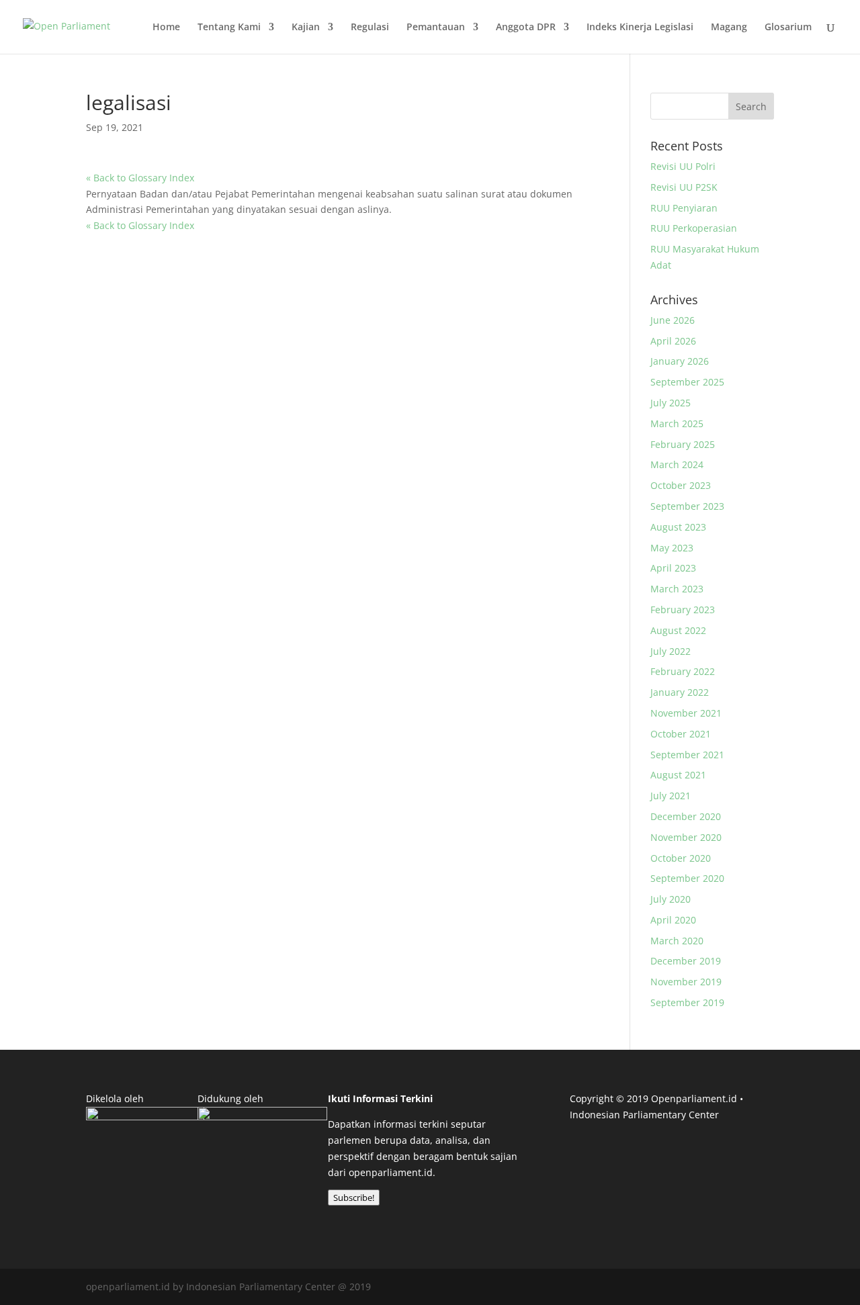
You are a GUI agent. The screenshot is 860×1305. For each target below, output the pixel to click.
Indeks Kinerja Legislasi (640, 27)
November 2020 (686, 837)
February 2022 (682, 671)
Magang (729, 27)
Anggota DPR (526, 27)
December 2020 (685, 816)
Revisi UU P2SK (684, 187)
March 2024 (676, 464)
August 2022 (678, 630)
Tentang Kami (229, 27)
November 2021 (686, 713)
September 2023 (687, 506)
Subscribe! (353, 1197)
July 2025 (670, 402)
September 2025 (687, 381)
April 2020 (673, 919)
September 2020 (687, 878)
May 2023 (671, 547)
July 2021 (670, 795)
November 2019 (686, 981)
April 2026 (673, 340)
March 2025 (676, 423)
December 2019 (685, 960)
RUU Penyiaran (684, 207)
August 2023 (678, 527)
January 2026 (679, 361)
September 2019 (687, 1002)
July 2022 (670, 651)
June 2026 (672, 320)
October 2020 (680, 858)
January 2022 (679, 692)
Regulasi (370, 27)
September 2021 (687, 754)
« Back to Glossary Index (140, 177)
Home (166, 27)
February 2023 (682, 609)
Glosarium (788, 27)
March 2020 (676, 940)
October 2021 (680, 733)
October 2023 (680, 485)
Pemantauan (435, 27)
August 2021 (678, 774)
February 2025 (682, 444)
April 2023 (673, 567)
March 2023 (676, 588)
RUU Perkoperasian (693, 228)
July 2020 (670, 899)
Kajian (306, 27)
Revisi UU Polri (683, 166)
